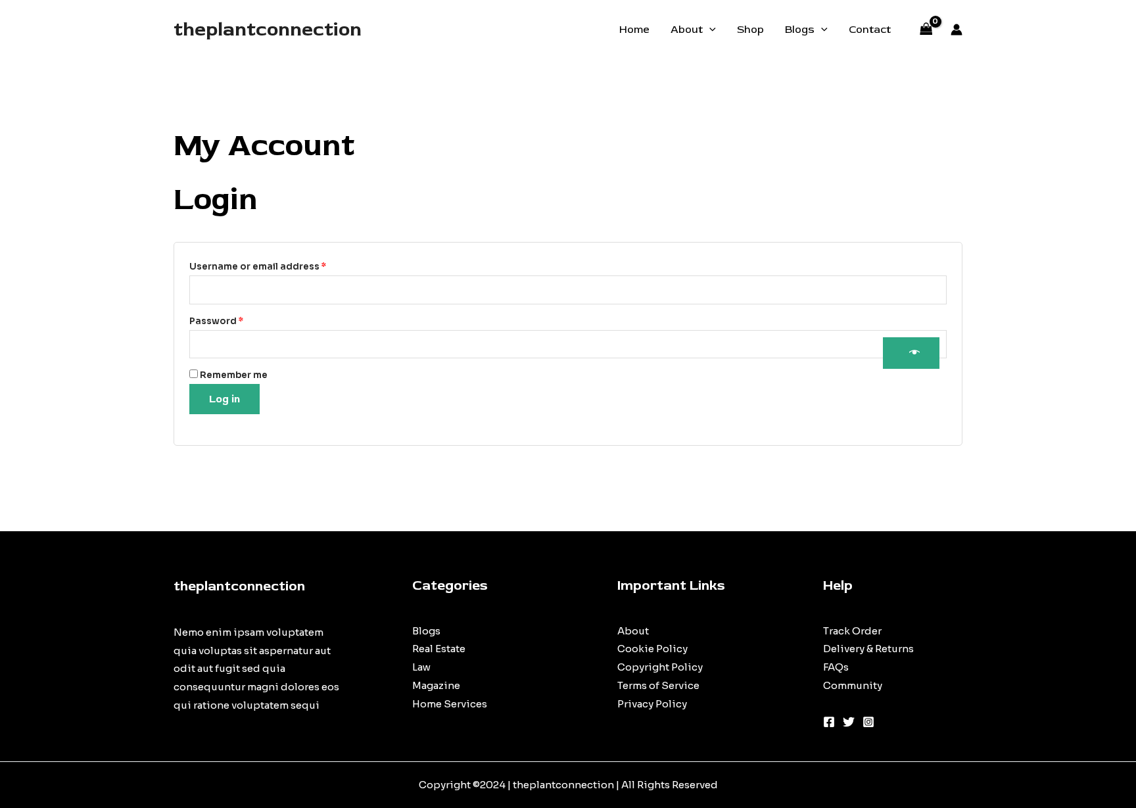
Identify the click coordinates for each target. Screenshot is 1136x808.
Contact (870, 29)
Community (852, 685)
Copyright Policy (660, 667)
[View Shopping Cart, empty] (926, 29)
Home (634, 29)
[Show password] (911, 353)
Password (238, 321)
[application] (709, 30)
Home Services (449, 704)
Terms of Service (658, 685)
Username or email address (279, 266)
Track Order (852, 631)
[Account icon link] (956, 30)
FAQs (836, 667)
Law (421, 667)
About (687, 29)
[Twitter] (849, 722)
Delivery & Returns (868, 648)
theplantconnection (268, 29)
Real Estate (438, 648)
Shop (750, 29)
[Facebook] (829, 722)
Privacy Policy (652, 704)
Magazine (436, 685)
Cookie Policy (652, 648)
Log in (224, 399)
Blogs (800, 29)
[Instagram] (868, 722)
